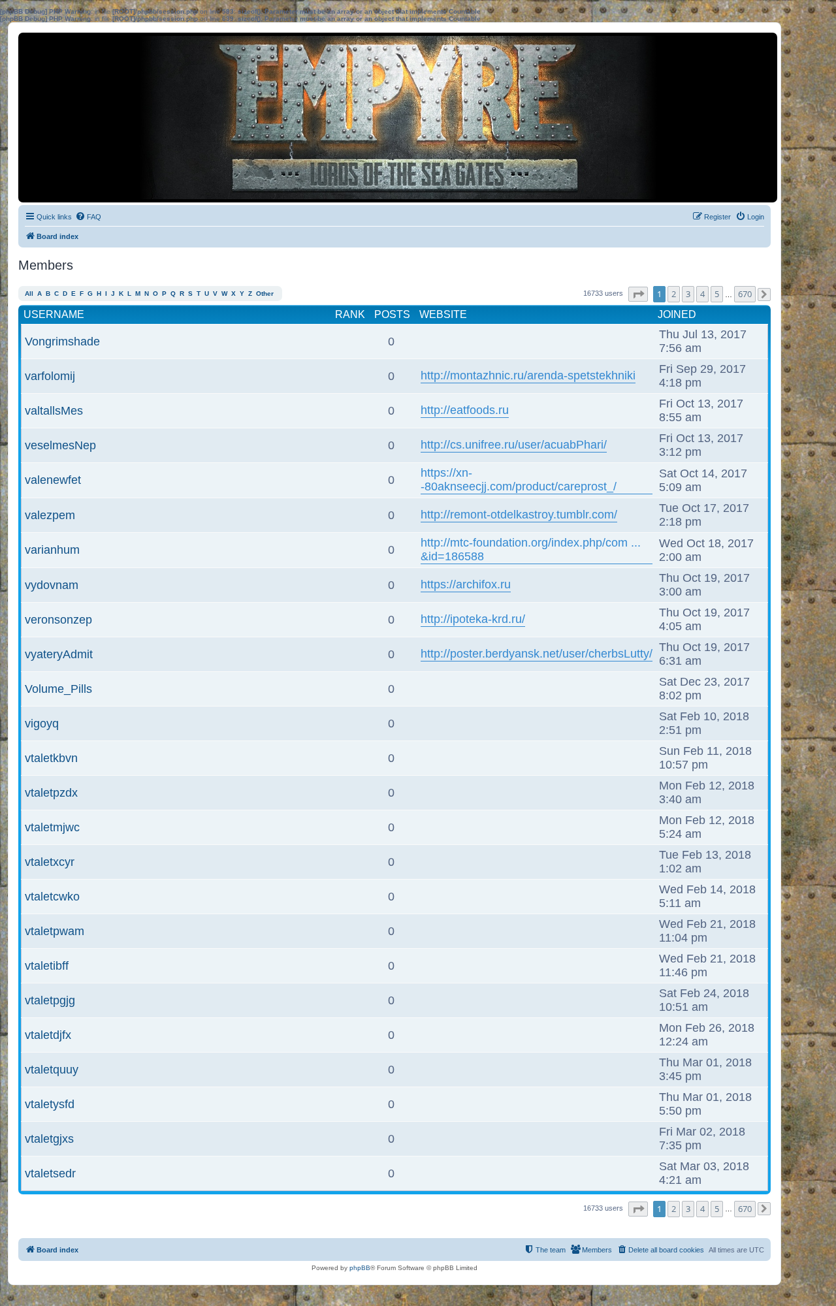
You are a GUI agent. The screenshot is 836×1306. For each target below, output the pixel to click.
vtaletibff (47, 965)
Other (265, 293)
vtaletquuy (51, 1069)
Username (54, 314)
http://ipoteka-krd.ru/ (473, 619)
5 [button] (717, 294)
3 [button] (688, 294)
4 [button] (702, 294)
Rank (350, 314)
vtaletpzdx (51, 792)
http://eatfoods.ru (465, 410)
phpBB (359, 1267)
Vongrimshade (62, 341)
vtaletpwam (54, 931)
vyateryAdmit (59, 654)
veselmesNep (60, 445)
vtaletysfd (49, 1104)
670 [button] (745, 294)
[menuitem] (88, 217)
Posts (392, 314)
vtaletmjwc (52, 827)
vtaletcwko (52, 896)
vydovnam (51, 585)
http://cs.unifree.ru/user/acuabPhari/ (514, 444)
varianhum (52, 549)
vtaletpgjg (50, 1000)
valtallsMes (54, 410)
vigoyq (42, 723)
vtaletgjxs (49, 1138)
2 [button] (673, 294)
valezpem (50, 515)
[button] (638, 294)
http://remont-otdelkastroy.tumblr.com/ (519, 514)
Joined (677, 314)
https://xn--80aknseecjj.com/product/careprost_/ (519, 479)
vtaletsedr (50, 1173)
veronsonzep (58, 619)
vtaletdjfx (48, 1035)
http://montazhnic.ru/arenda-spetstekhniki (528, 375)
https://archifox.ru (466, 584)
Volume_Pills (58, 688)
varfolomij (50, 376)
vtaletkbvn (51, 758)
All (29, 293)
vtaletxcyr (49, 861)
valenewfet (53, 479)
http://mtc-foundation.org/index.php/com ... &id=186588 (531, 549)
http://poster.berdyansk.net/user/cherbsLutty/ (536, 653)
